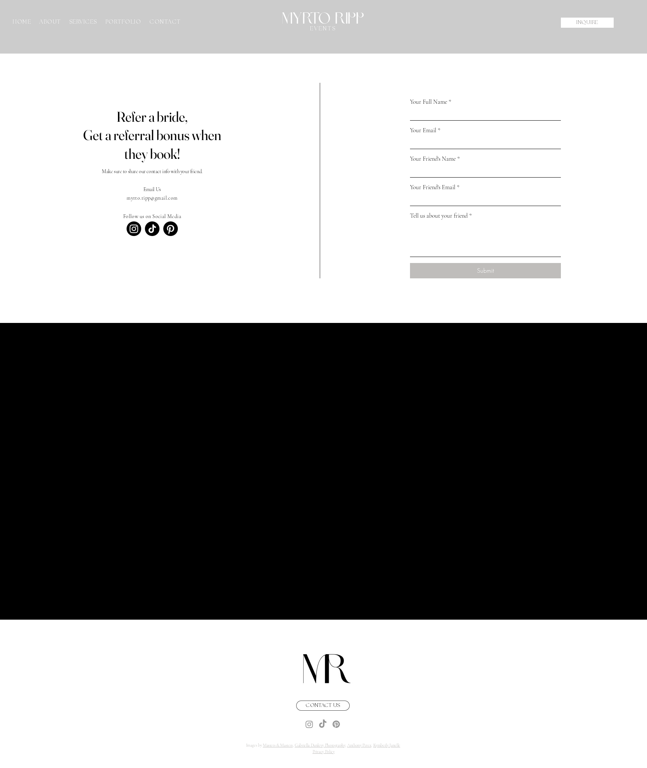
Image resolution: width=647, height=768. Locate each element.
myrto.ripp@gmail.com (152, 198)
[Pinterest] (170, 228)
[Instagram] (134, 228)
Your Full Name (430, 102)
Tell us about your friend (441, 216)
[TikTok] (152, 228)
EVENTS (323, 29)
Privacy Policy (324, 751)
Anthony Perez (359, 745)
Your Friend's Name (435, 159)
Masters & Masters (278, 745)
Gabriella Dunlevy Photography (320, 745)
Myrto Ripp (323, 18)
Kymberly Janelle (386, 745)
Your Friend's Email (434, 187)
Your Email (425, 130)
